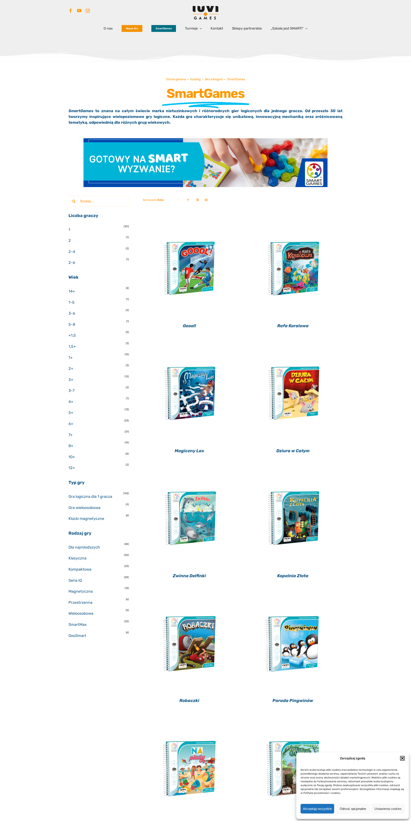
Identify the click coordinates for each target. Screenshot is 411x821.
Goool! (189, 325)
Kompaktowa (79, 569)
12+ (71, 468)
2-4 (71, 251)
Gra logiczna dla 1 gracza (90, 496)
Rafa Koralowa (293, 325)
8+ (70, 445)
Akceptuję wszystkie (317, 809)
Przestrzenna (80, 602)
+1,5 (72, 335)
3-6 (71, 313)
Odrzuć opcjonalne (353, 809)
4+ (70, 401)
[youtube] (79, 11)
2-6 (71, 262)
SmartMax (77, 624)
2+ (70, 368)
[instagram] (88, 11)
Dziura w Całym (293, 450)
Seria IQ (75, 580)
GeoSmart (77, 635)
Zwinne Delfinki (189, 575)
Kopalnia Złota (292, 575)
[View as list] (206, 200)
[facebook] (70, 11)
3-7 (71, 390)
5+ (70, 412)
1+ (70, 357)
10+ (71, 457)
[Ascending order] (188, 200)
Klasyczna (77, 558)
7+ (70, 435)
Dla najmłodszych (84, 547)
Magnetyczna (80, 591)
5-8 (71, 324)
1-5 (71, 302)
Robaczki (189, 700)
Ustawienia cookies (388, 809)
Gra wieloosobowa (84, 507)
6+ (70, 423)
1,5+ (72, 346)
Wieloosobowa (80, 613)
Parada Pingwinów (293, 700)
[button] (402, 758)
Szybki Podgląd (189, 267)
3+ (70, 379)
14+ (71, 291)
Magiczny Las (189, 450)
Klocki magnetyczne (86, 518)
